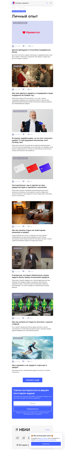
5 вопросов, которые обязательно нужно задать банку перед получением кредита (30, 276)
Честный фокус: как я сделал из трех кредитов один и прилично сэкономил (29, 186)
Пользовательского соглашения (32, 414)
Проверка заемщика (20, 23)
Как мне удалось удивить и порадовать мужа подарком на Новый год (32, 94)
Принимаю (46, 444)
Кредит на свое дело (20, 158)
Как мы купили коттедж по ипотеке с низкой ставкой (32, 323)
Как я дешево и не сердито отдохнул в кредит (29, 366)
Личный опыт (18, 66)
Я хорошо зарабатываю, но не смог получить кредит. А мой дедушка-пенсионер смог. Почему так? (32, 140)
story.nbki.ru (43, 438)
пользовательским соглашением (46, 440)
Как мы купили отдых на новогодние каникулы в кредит (28, 231)
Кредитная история (20, 111)
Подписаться (32, 409)
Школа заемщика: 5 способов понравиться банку (31, 51)
